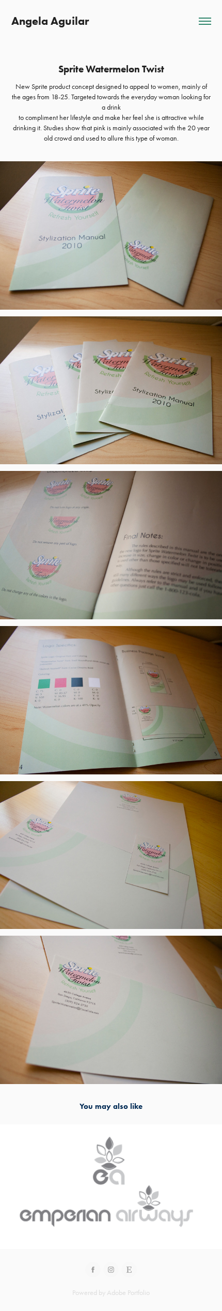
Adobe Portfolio (128, 1292)
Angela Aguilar (50, 21)
